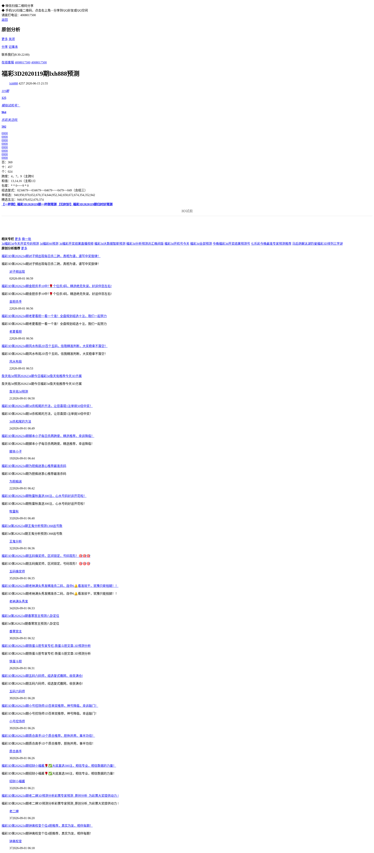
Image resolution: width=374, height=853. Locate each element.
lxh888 (13, 83)
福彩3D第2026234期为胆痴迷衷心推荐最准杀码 (34, 466)
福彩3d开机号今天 (176, 243)
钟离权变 (15, 841)
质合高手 (15, 751)
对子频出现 (17, 271)
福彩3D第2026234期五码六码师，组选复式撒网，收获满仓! (42, 675)
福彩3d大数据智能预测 (109, 243)
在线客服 (8, 62)
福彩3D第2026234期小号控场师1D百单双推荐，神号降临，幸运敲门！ (50, 705)
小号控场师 (17, 721)
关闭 (12, 39)
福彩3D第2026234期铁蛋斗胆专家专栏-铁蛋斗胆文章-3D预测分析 (46, 645)
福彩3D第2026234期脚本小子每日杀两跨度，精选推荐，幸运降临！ (48, 436)
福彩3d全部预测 (201, 243)
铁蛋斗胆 (15, 661)
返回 (5, 19)
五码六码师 (17, 691)
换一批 (26, 239)
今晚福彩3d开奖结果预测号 (231, 243)
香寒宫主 (15, 631)
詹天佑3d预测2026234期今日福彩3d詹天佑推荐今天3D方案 (42, 376)
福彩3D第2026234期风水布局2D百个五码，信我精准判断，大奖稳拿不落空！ (55, 346)
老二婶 (14, 811)
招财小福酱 (17, 781)
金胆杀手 (15, 301)
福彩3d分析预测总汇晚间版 (145, 243)
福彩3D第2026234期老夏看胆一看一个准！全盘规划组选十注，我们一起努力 (54, 316)
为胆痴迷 (15, 481)
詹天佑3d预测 (18, 391)
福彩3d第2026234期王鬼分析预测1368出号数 (32, 526)
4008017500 (22, 62)
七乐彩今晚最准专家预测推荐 (271, 243)
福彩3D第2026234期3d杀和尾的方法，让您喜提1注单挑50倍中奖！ (47, 406)
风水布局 (15, 361)
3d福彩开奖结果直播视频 (76, 243)
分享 (5, 46)
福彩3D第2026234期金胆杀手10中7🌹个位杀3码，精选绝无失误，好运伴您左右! (57, 286)
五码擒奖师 (17, 571)
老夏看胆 (15, 331)
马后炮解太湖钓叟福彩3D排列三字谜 (317, 243)
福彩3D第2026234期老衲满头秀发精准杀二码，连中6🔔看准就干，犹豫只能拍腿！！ (60, 585)
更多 (5, 39)
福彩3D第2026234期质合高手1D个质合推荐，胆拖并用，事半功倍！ (48, 735)
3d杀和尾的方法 (20, 421)
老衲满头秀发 (18, 601)
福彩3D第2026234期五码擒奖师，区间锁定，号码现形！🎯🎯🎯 (46, 556)
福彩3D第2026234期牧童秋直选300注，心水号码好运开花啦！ (44, 496)
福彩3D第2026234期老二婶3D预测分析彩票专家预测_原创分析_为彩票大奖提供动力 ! (60, 795)
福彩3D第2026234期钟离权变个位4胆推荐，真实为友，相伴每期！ (47, 825)
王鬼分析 (15, 541)
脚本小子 (15, 451)
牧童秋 (14, 511)
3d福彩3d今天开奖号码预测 (20, 243)
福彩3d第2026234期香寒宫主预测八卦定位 (30, 615)
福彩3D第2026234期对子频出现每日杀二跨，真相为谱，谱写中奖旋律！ (51, 256)
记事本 (13, 46)
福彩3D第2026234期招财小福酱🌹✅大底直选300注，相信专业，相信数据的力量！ (59, 765)
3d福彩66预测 (49, 243)
